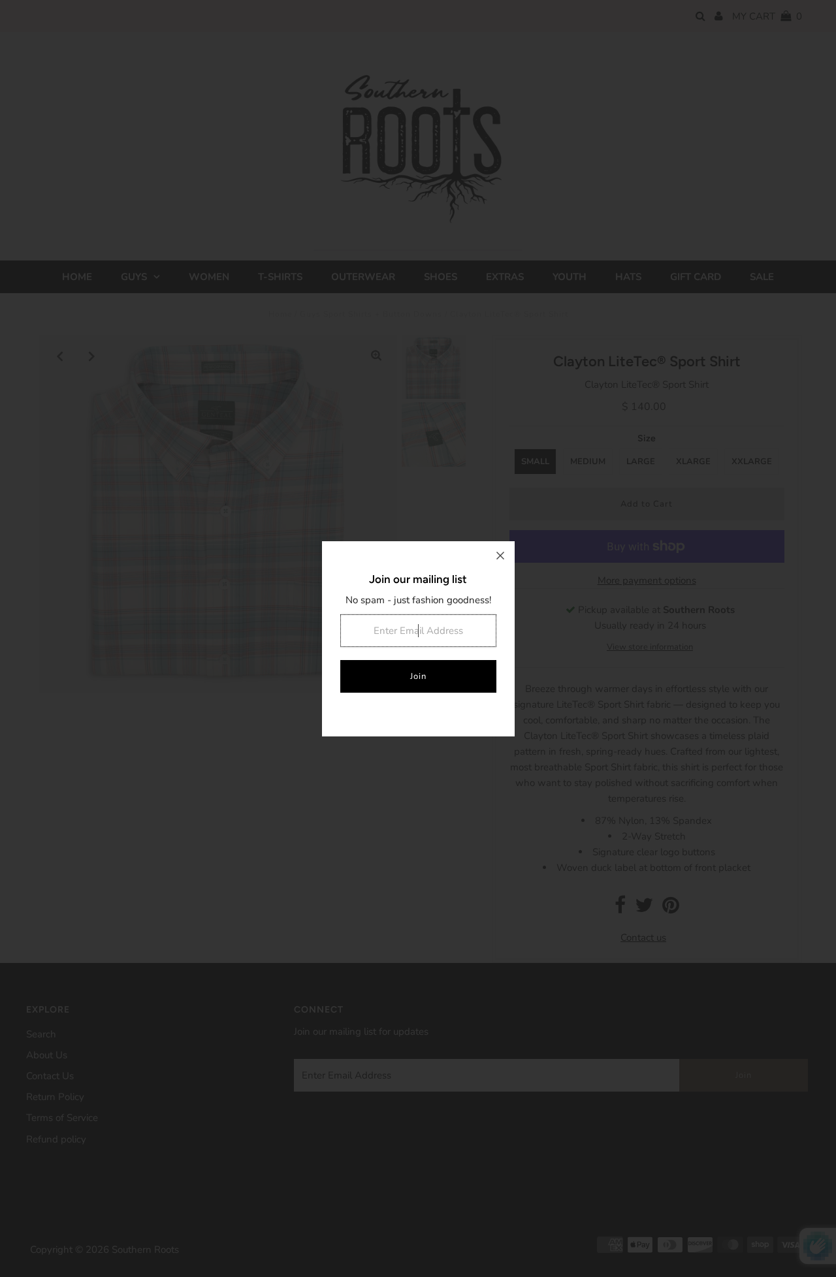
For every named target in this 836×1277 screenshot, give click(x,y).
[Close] (500, 555)
